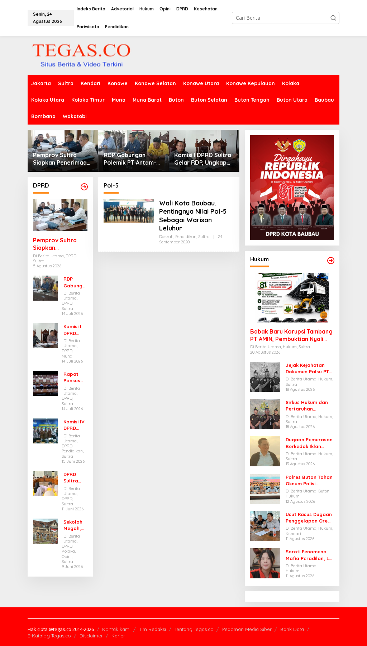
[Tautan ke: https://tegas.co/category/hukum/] (331, 260)
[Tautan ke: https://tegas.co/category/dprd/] (84, 187)
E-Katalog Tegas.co (49, 635)
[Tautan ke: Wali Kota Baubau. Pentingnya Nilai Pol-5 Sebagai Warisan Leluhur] (129, 210)
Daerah (166, 236)
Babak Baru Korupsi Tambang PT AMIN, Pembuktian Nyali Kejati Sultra (291, 335)
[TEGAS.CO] (81, 55)
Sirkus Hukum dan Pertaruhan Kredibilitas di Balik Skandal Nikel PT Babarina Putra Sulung (308, 405)
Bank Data (292, 629)
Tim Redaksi (152, 629)
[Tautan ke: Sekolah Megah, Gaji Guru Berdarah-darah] (45, 530)
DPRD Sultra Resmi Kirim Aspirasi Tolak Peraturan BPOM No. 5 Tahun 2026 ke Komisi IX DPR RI (74, 477)
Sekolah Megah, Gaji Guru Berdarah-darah (74, 525)
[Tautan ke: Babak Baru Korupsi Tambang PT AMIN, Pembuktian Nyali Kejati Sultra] (292, 297)
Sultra (204, 236)
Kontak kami (116, 629)
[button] (333, 18)
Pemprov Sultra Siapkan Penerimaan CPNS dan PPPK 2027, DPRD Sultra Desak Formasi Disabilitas (62, 158)
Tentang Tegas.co (194, 629)
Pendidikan (185, 236)
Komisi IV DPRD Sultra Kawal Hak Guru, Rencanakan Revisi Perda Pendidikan (75, 425)
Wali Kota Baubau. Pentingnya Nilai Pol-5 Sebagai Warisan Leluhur (193, 215)
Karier (118, 635)
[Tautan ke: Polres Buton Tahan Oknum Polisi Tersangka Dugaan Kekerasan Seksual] (265, 488)
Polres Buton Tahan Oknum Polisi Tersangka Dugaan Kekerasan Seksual (309, 480)
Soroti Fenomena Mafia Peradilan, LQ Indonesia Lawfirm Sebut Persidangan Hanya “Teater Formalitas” (309, 555)
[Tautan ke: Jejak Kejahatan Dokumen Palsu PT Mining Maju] (265, 376)
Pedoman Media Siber (247, 629)
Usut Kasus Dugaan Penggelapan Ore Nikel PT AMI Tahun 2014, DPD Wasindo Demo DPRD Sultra (309, 517)
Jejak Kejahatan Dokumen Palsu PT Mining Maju (307, 368)
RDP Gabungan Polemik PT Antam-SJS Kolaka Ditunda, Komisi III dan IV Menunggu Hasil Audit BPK (133, 158)
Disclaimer (91, 635)
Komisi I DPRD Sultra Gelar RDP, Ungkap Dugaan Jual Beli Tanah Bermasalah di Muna (203, 158)
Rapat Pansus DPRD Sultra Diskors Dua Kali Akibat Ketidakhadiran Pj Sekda (74, 377)
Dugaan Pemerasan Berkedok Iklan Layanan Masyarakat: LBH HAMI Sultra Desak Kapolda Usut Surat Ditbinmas (309, 443)
